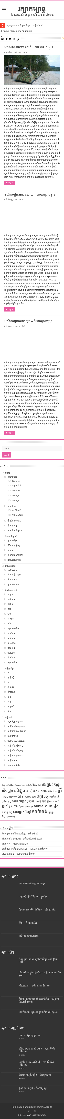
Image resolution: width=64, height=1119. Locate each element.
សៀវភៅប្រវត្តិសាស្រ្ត (15, 745)
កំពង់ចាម (11, 599)
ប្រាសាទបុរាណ (13, 584)
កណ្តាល (11, 594)
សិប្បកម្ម (11, 550)
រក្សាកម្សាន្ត (32, 9)
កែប (16, 199)
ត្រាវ (55, 791)
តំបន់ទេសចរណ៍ (11, 590)
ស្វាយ (15, 817)
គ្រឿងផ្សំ (11, 677)
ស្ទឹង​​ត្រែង (11, 657)
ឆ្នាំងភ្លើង (11, 687)
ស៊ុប (9, 711)
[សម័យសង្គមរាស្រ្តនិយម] (9, 1039)
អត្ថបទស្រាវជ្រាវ (14, 765)
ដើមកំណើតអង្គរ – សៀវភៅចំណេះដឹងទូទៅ (18, 854)
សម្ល (9, 701)
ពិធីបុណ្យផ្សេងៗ (14, 545)
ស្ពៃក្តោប (51, 812)
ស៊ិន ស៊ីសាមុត (17, 515)
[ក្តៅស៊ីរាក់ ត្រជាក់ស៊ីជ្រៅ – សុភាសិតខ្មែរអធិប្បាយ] (9, 1065)
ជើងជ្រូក (7, 791)
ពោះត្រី (57, 801)
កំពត (9, 609)
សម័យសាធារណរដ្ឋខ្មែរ (29, 936)
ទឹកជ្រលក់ (11, 692)
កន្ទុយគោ (7, 784)
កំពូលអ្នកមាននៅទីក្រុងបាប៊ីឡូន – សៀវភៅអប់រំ (24, 25)
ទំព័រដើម (5, 31)
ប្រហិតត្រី (54, 796)
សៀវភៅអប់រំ (12, 760)
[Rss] (29, 1111)
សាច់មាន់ (39, 811)
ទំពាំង (20, 796)
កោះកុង (17, 326)
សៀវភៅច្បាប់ (13, 736)
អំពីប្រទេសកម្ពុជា (14, 560)
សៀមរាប (11, 653)
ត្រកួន (36, 790)
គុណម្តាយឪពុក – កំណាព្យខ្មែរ (32, 1088)
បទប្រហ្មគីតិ (16, 485)
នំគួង (9, 697)
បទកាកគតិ (16, 481)
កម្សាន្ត (7, 473)
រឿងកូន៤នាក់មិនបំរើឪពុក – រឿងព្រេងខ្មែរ (37, 909)
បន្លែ (46, 796)
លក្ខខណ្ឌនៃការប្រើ (28, 1107)
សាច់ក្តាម (30, 806)
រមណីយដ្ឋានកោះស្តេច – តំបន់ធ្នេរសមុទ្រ (28, 321)
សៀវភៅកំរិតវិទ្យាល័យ (16, 726)
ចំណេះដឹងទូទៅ (11, 536)
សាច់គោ (39, 806)
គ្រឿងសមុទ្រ (35, 785)
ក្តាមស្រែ (15, 785)
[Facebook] (32, 1111)
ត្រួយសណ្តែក (13, 797)
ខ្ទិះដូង (28, 785)
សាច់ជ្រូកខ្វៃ (7, 812)
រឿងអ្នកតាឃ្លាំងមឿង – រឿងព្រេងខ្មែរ (35, 1075)
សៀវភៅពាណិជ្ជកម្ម (15, 750)
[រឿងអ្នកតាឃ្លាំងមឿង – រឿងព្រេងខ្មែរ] (9, 1079)
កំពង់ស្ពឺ (10, 604)
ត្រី (60, 790)
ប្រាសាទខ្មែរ (12, 540)
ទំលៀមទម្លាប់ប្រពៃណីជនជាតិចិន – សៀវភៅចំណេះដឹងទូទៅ (25, 849)
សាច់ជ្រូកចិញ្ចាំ (22, 812)
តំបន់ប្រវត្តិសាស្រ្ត (14, 574)
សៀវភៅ (8, 717)
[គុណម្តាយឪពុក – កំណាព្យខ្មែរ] (9, 1092)
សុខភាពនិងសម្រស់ (15, 555)
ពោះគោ (51, 801)
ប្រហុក (30, 801)
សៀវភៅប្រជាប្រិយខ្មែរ (16, 741)
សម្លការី (10, 706)
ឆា (9, 682)
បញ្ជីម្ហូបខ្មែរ (9, 668)
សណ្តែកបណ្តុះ (22, 806)
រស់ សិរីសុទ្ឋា (16, 510)
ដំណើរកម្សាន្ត (16, 31)
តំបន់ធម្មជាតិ (12, 570)
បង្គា (40, 796)
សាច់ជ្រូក (52, 805)
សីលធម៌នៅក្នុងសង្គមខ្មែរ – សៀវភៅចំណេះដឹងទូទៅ (22, 839)
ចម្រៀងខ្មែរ (12, 506)
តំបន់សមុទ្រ (17, 52)
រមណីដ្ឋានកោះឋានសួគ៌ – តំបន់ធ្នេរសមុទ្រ (28, 47)
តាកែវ (10, 623)
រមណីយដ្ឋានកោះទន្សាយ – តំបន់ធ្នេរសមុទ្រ (29, 194)
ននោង (34, 797)
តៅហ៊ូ (29, 790)
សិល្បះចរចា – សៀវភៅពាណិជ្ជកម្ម (15, 844)
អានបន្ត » (9, 183)
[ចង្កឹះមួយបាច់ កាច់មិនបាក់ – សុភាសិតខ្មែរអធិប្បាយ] (9, 1052)
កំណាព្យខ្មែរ (12, 477)
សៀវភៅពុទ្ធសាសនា (15, 755)
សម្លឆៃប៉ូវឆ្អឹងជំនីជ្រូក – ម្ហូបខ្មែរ (33, 896)
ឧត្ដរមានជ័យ (12, 662)
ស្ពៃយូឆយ (7, 816)
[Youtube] (35, 1111)
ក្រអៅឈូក (21, 785)
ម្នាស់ (5, 806)
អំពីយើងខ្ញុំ (16, 1107)
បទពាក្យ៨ (16, 495)
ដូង (15, 791)
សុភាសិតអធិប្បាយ (15, 530)
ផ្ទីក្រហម (36, 801)
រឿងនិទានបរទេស (14, 521)
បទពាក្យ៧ (16, 490)
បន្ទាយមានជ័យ (13, 628)
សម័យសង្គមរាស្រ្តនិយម (30, 1035)
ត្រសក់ (51, 791)
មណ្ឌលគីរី (11, 648)
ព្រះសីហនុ (9, 52)
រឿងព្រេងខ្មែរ (12, 525)
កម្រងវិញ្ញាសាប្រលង (15, 721)
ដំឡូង (20, 790)
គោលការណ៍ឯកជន (44, 1107)
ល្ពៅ (15, 806)
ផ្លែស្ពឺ (46, 801)
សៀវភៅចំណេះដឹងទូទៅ (17, 731)
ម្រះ (10, 806)
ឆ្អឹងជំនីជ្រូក (54, 785)
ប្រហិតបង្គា (5, 801)
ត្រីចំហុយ (5, 797)
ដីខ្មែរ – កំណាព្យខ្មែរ (28, 922)
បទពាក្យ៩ (16, 500)
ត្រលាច (44, 790)
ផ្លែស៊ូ (41, 801)
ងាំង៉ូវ (44, 785)
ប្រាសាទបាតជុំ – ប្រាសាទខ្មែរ (32, 883)
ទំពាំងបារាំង (27, 797)
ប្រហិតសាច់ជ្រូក (18, 801)
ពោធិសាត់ (11, 638)
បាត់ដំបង (11, 633)
